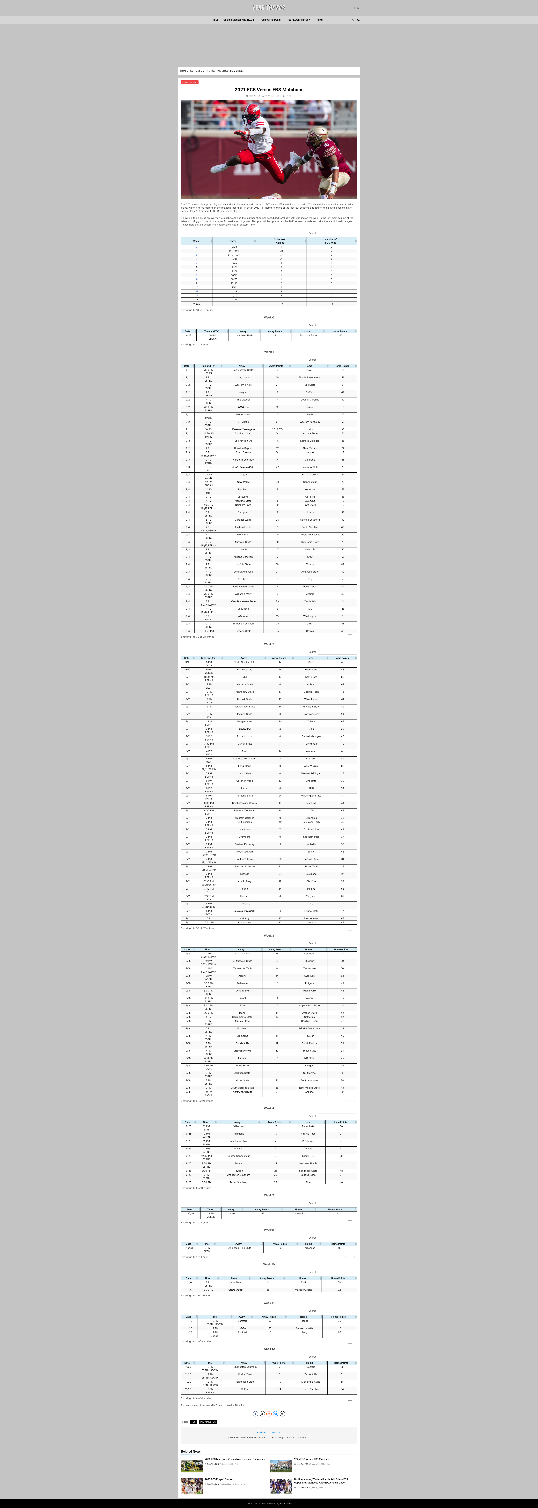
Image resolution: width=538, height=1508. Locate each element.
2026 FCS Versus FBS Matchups (312, 1459)
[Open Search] (353, 20)
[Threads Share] (282, 1413)
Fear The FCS (254, 95)
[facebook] (354, 8)
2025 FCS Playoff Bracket (219, 1479)
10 (196, 287)
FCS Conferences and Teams (238, 20)
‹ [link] (345, 310)
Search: (313, 233)
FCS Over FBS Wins (270, 20)
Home (215, 20)
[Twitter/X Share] (262, 1413)
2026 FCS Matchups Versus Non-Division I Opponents (235, 1459)
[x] (358, 8)
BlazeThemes (286, 1503)
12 (197, 295)
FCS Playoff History (298, 20)
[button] (211, 241)
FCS (194, 1422)
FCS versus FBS (208, 1422)
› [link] (354, 310)
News (320, 20)
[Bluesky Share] (275, 1413)
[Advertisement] (269, 46)
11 (197, 291)
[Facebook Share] (255, 1413)
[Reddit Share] (269, 1413)
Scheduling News (190, 82)
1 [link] (350, 310)
